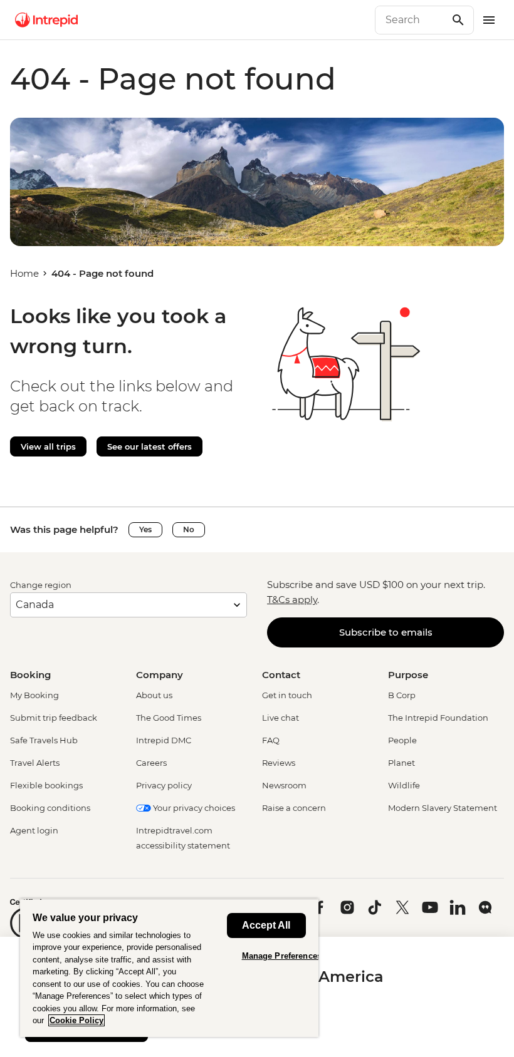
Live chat (280, 718)
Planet (401, 763)
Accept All (266, 925)
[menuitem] (46, 20)
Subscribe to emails (386, 632)
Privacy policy (164, 785)
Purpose (408, 675)
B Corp (402, 695)
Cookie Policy (76, 1020)
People (402, 740)
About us (154, 695)
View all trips (48, 446)
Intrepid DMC (163, 740)
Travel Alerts (35, 763)
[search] (410, 20)
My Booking (34, 695)
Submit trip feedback (53, 718)
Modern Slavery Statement (442, 808)
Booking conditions (50, 808)
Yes (145, 529)
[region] (169, 968)
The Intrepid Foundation (438, 718)
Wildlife (404, 785)
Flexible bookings (46, 785)
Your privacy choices (193, 808)
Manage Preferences (282, 956)
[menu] (489, 20)
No (188, 529)
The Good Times (168, 718)
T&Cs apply (292, 600)
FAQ (271, 740)
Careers (151, 763)
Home (24, 273)
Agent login (34, 830)
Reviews (278, 763)
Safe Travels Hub (44, 740)
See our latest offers (149, 446)
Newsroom (284, 785)
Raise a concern (294, 808)
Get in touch (287, 695)
